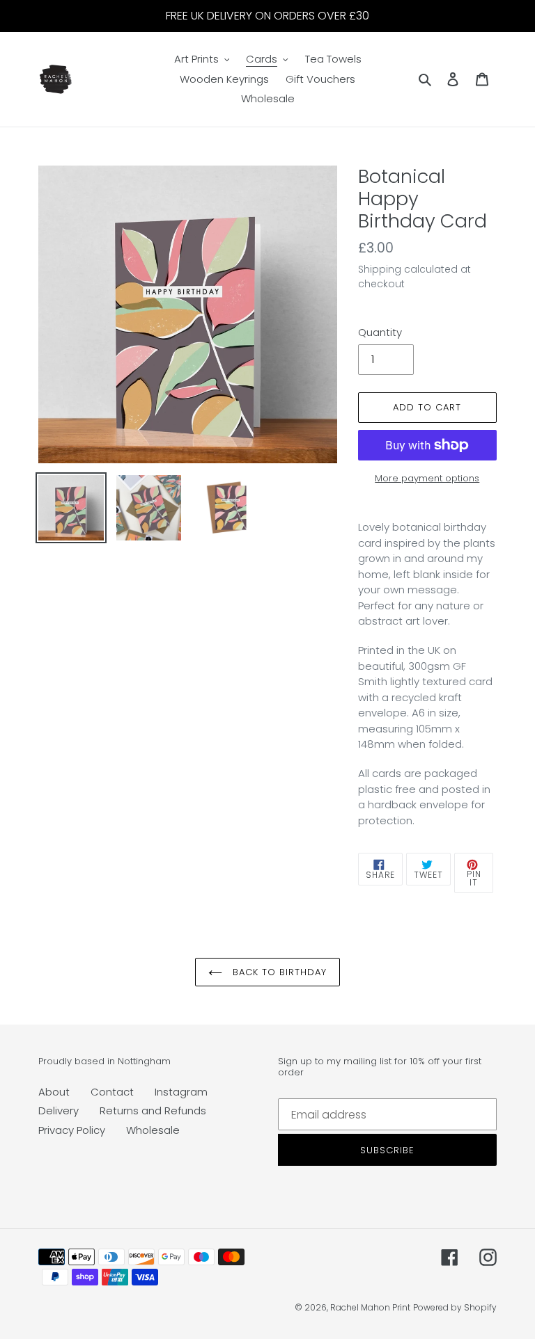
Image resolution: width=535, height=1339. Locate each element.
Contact (112, 1091)
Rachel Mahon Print (370, 1307)
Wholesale (153, 1130)
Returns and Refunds (153, 1110)
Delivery (58, 1110)
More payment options (427, 478)
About (54, 1091)
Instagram (181, 1091)
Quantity (380, 332)
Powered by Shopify (455, 1307)
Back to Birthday (278, 972)
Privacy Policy (71, 1130)
